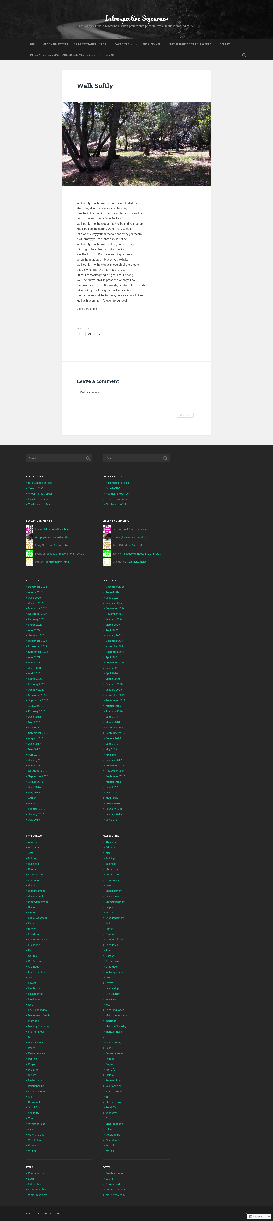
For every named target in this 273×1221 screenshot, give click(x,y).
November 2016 (37, 770)
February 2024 (36, 619)
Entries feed (35, 1184)
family (32, 928)
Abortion (33, 842)
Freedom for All (37, 939)
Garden (32, 955)
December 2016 (37, 765)
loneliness (34, 999)
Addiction (34, 847)
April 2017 (34, 754)
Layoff (32, 982)
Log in (31, 1178)
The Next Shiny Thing (56, 561)
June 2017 (34, 743)
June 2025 (34, 597)
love (30, 1004)
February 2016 (36, 808)
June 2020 (34, 668)
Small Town (35, 1107)
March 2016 (35, 803)
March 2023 (35, 624)
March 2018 (35, 722)
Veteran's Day (36, 1134)
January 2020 (36, 689)
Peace (31, 1047)
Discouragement (38, 901)
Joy (30, 977)
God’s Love (34, 961)
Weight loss (35, 1140)
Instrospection (37, 972)
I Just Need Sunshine (56, 529)
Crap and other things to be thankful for (74, 44)
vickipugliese (42, 537)
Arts (30, 852)
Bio (32, 44)
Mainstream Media (39, 1015)
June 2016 (34, 787)
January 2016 (36, 814)
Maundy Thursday (38, 1026)
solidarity (33, 1113)
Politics (32, 1058)
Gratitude (33, 966)
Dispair (32, 907)
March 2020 (35, 678)
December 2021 (37, 640)
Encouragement (37, 917)
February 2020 (36, 684)
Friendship (34, 944)
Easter (32, 912)
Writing (32, 1150)
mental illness (36, 1031)
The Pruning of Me (39, 504)
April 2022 (34, 630)
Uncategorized (37, 1123)
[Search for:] (59, 458)
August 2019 (36, 705)
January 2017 (36, 760)
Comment (185, 415)
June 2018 (34, 716)
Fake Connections (38, 499)
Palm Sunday (36, 1042)
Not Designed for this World (190, 44)
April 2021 (34, 657)
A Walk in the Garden (40, 493)
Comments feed (38, 1189)
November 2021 (37, 646)
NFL (30, 1037)
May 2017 (34, 749)
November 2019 (37, 695)
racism (32, 1075)
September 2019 (38, 700)
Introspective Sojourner (136, 18)
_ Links (109, 54)
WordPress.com (37, 1194)
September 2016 (38, 776)
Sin (30, 1096)
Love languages (37, 1010)
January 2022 (36, 635)
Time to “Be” (35, 488)
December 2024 (37, 608)
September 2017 (38, 732)
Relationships (36, 1085)
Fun (30, 950)
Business (33, 863)
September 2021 (38, 651)
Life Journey (35, 993)
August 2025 (36, 592)
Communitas (35, 874)
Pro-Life (33, 1069)
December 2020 (37, 662)
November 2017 (37, 727)
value (31, 1129)
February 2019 (36, 711)
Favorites (122, 44)
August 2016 (36, 781)
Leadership (34, 988)
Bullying (32, 858)
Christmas (34, 869)
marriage (33, 1020)
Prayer (32, 1064)
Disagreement (36, 890)
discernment (35, 896)
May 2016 (34, 792)
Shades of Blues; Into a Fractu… (65, 553)
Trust (31, 1118)
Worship (33, 1145)
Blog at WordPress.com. (43, 1213)
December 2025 (37, 586)
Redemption (35, 1080)
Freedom (33, 934)
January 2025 (36, 603)
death (31, 885)
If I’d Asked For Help (40, 482)
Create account (37, 1173)
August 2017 (36, 738)
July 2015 (34, 819)
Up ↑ (244, 1213)
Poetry (225, 44)
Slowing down (36, 1102)
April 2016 (34, 797)
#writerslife (61, 537)
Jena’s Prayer (151, 44)
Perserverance (36, 1053)
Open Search (244, 55)
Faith (31, 923)
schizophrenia (36, 1091)
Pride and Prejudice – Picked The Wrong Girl (62, 54)
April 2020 (34, 673)
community (35, 880)
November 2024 (37, 613)
